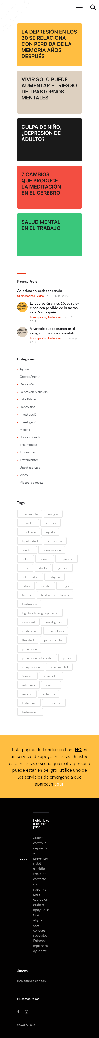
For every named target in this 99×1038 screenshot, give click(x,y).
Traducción (54, 317)
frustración (29, 604)
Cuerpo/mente (30, 376)
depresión (66, 559)
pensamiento (53, 640)
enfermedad (30, 577)
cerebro (27, 550)
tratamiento (30, 712)
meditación (29, 631)
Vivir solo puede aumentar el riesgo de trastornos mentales (53, 330)
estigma (54, 577)
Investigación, (39, 317)
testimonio (29, 703)
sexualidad (50, 676)
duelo (43, 568)
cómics (45, 559)
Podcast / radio (30, 437)
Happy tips (27, 407)
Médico (25, 429)
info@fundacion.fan (31, 980)
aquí (58, 783)
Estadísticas (28, 399)
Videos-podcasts (31, 482)
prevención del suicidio (37, 658)
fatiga (65, 586)
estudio (45, 586)
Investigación (29, 414)
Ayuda (24, 369)
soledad (51, 685)
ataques (50, 523)
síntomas (48, 694)
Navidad (28, 640)
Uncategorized (30, 467)
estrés (26, 586)
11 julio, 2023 (60, 295)
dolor (25, 568)
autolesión (29, 532)
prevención (29, 649)
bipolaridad (30, 541)
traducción (54, 703)
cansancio (55, 541)
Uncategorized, (27, 295)
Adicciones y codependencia (39, 290)
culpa (25, 559)
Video (40, 295)
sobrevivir (28, 685)
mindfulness (56, 631)
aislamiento (30, 514)
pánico (67, 658)
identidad (28, 622)
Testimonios (28, 444)
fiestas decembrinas (55, 595)
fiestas (26, 595)
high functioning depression (40, 613)
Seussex (27, 676)
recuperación (31, 667)
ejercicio (62, 568)
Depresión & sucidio (34, 392)
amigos (53, 514)
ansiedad (28, 523)
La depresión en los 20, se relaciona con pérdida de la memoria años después (54, 307)
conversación (52, 550)
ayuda (50, 532)
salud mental (59, 667)
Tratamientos (29, 460)
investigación (54, 622)
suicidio (27, 694)
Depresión (27, 384)
